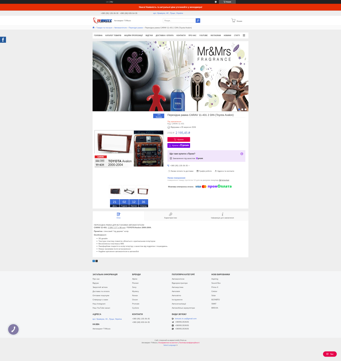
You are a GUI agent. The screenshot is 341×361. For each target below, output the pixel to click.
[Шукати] (198, 20)
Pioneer (135, 283)
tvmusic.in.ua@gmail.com (186, 319)
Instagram (216, 35)
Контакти (181, 35)
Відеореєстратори (180, 283)
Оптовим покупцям (101, 295)
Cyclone (135, 308)
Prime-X (214, 287)
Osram (135, 300)
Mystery (135, 291)
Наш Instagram (99, 304)
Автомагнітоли (120, 28)
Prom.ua (183, 340)
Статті (237, 35)
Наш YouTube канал (101, 308)
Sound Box (216, 283)
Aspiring (214, 279)
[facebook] (94, 261)
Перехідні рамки (136, 28)
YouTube (203, 35)
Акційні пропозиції (133, 35)
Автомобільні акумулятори (183, 308)
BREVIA (214, 308)
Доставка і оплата (165, 35)
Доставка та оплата (101, 291)
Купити (181, 139)
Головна (98, 35)
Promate (135, 304)
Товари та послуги (104, 28)
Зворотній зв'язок (100, 287)
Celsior (214, 291)
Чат (332, 354)
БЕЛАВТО (215, 300)
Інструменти (177, 300)
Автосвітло (176, 295)
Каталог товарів (113, 35)
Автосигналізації (179, 304)
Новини (227, 35)
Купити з (176, 145)
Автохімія (176, 291)
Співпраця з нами (100, 300)
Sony (134, 287)
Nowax (135, 295)
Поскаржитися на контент (168, 343)
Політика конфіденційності (189, 343)
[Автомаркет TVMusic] (103, 20)
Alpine (134, 279)
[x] (97, 261)
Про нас (192, 35)
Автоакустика (177, 287)
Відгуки (149, 35)
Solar (213, 295)
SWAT (213, 304)
